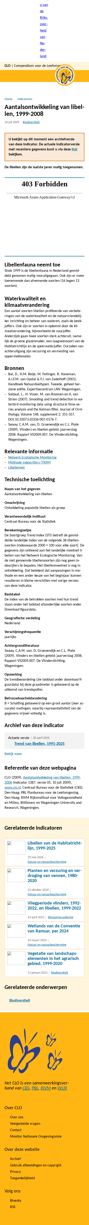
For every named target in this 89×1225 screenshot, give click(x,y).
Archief (15, 1159)
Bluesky (15, 1201)
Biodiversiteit (31, 122)
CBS (26, 1088)
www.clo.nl (13, 788)
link (74, 149)
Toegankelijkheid (22, 1178)
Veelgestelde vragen (25, 1124)
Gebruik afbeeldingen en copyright (35, 1165)
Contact (15, 1130)
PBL (35, 1088)
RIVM (46, 1088)
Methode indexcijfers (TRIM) (29, 462)
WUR (62, 1088)
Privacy (15, 1172)
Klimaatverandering (60, 917)
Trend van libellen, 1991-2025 (39, 744)
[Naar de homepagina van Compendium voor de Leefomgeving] (44, 31)
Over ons (16, 1117)
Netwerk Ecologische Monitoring (32, 457)
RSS (12, 1207)
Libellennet (16, 468)
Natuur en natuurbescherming (47, 862)
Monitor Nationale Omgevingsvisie (36, 1136)
